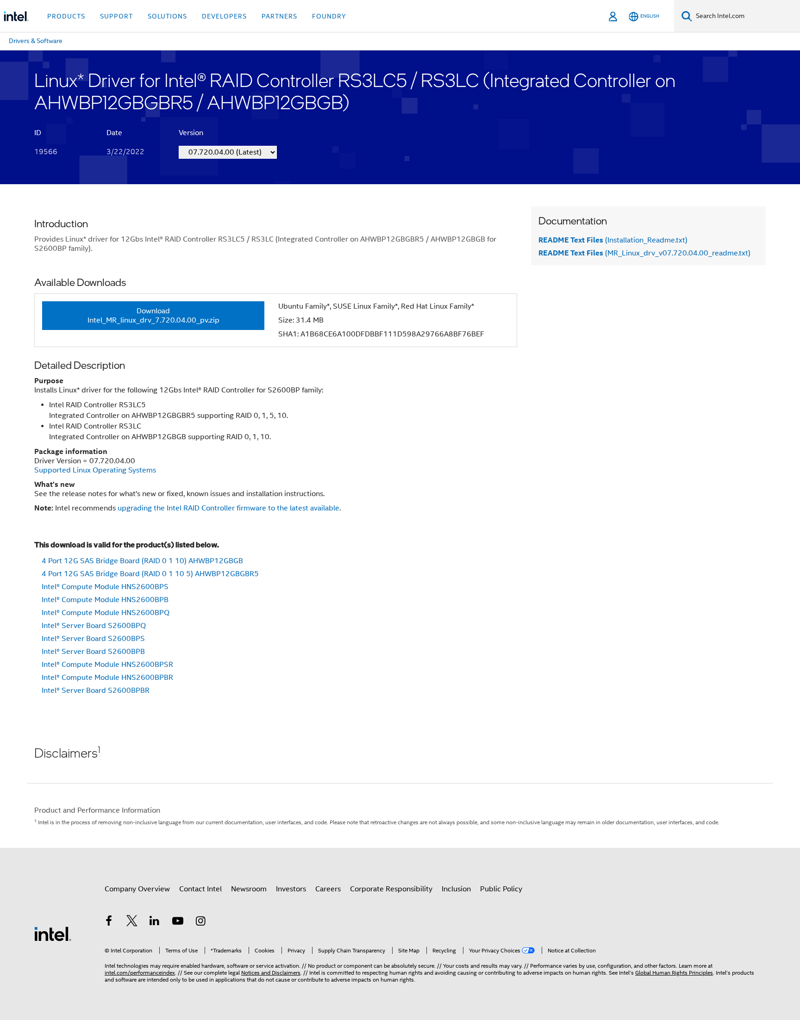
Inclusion (456, 889)
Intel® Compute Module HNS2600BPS (105, 586)
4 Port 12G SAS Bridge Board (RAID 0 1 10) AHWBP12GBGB (142, 561)
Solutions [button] (167, 16)
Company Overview (137, 889)
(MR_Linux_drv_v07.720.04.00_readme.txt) (644, 253)
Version (191, 132)
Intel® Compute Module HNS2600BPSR (107, 664)
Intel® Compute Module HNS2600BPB (105, 599)
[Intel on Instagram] (200, 922)
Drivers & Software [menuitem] (35, 41)
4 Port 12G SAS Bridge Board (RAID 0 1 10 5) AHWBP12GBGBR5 (150, 573)
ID (37, 132)
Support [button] (116, 16)
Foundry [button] (329, 16)
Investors (291, 889)
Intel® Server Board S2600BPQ (94, 625)
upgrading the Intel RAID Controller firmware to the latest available (228, 508)
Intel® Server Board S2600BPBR (96, 690)
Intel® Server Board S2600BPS (93, 638)
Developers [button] (224, 16)
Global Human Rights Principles (674, 972)
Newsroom (249, 889)
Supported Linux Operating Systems (95, 470)
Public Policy (501, 889)
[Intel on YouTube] (178, 922)
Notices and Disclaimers (270, 972)
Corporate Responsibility (391, 889)
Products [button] (66, 16)
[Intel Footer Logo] (52, 933)
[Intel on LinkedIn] (154, 922)
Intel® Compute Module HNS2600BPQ (105, 612)
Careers (328, 889)
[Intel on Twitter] (132, 922)
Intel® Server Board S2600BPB (93, 651)
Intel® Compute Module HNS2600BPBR (107, 677)
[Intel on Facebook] (109, 922)
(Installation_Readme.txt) (613, 240)
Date (114, 132)
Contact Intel (200, 889)
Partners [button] (279, 16)
